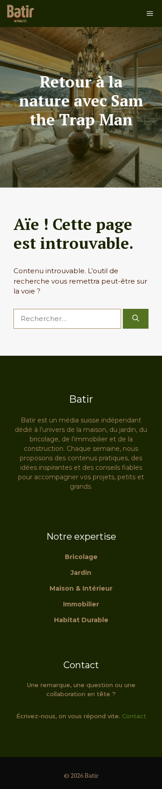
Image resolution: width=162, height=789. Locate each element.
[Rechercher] (135, 319)
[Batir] (20, 13)
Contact (134, 716)
